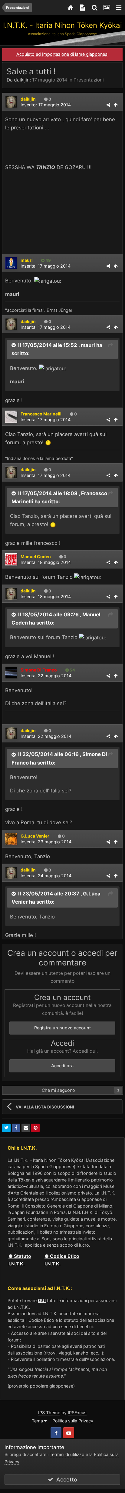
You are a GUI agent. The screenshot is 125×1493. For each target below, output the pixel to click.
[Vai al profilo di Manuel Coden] (11, 559)
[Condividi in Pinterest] (35, 1128)
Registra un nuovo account (62, 1027)
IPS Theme (49, 1412)
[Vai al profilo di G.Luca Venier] (11, 839)
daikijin (22, 80)
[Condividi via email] (25, 1128)
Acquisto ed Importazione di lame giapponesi (62, 54)
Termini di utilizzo (67, 1454)
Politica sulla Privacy (72, 1420)
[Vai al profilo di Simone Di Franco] (11, 673)
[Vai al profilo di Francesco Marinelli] (11, 417)
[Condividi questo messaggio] (108, 104)
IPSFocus (77, 1412)
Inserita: (46, 265)
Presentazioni (89, 80)
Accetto (65, 1479)
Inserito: (46, 104)
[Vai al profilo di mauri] (11, 263)
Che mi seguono (58, 1090)
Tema (38, 1420)
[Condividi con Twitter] (6, 1128)
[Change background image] (106, 7)
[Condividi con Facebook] (16, 1128)
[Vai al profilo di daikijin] (11, 102)
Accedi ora (62, 1065)
